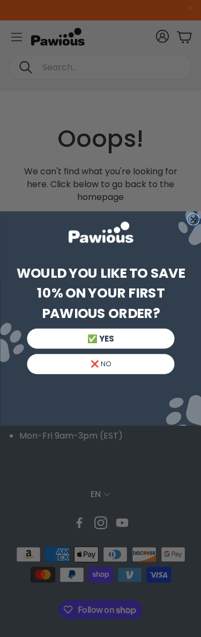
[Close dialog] (193, 219)
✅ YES (100, 338)
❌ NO (100, 364)
